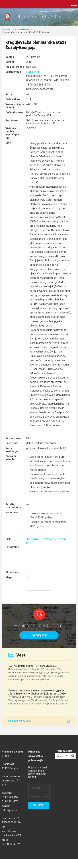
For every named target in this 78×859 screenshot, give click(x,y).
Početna (6, 29)
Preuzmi (34, 539)
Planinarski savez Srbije (38, 16)
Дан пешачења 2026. (32, 665)
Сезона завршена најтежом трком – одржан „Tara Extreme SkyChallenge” (37, 692)
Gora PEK (32, 72)
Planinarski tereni (21, 29)
